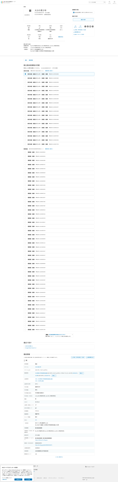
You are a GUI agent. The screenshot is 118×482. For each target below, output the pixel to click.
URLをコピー (80, 27)
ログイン (114, 3)
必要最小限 (18, 479)
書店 (26, 60)
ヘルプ (109, 3)
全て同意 (28, 479)
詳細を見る (60, 37)
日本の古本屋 (28, 346)
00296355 (75, 373)
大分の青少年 (38, 367)
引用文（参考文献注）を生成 (80, 29)
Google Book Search (30, 348)
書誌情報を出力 (78, 32)
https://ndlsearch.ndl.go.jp (41, 440)
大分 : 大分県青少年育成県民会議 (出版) (44, 379)
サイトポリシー (61, 478)
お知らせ (45, 478)
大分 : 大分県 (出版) (39, 381)
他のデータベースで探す (79, 34)
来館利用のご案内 (48, 70)
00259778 (47, 375)
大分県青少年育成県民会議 (41, 373)
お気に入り (75, 27)
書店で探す (83, 19)
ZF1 (36, 420)
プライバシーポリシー (52, 478)
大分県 (36, 375)
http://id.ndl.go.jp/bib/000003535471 (43, 445)
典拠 (81, 373)
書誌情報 (31, 60)
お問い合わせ (39, 478)
